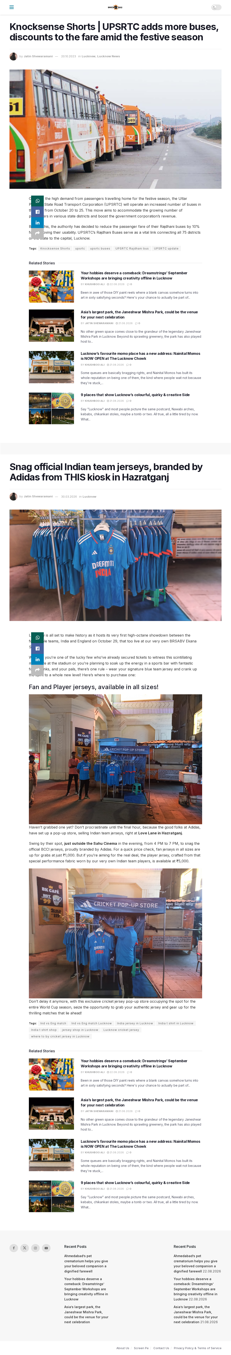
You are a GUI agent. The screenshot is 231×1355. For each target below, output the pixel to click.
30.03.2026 (69, 496)
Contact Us (161, 1348)
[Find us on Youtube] (46, 1248)
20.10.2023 (68, 56)
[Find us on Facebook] (13, 1248)
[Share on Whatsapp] (37, 201)
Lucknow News (108, 56)
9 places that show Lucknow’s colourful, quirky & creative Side (135, 394)
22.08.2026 (117, 284)
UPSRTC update (166, 248)
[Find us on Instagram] (35, 1248)
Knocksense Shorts (55, 248)
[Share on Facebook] (37, 211)
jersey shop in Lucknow (80, 1030)
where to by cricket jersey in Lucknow (60, 1036)
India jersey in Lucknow (135, 1023)
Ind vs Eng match (53, 1023)
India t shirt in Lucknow (176, 1023)
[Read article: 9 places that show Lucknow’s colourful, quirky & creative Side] (51, 408)
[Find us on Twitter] (24, 1248)
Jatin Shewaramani (38, 56)
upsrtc (80, 248)
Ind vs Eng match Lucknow (92, 1023)
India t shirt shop (44, 1030)
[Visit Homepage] (115, 7)
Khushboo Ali (94, 284)
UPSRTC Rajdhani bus (132, 248)
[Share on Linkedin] (37, 222)
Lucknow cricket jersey (121, 1030)
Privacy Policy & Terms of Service (198, 1348)
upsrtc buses (100, 248)
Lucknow (88, 56)
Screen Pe (141, 1348)
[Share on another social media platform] (37, 233)
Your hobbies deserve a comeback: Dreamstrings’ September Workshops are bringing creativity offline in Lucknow (86, 1289)
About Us (122, 1348)
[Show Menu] (11, 7)
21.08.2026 (125, 323)
